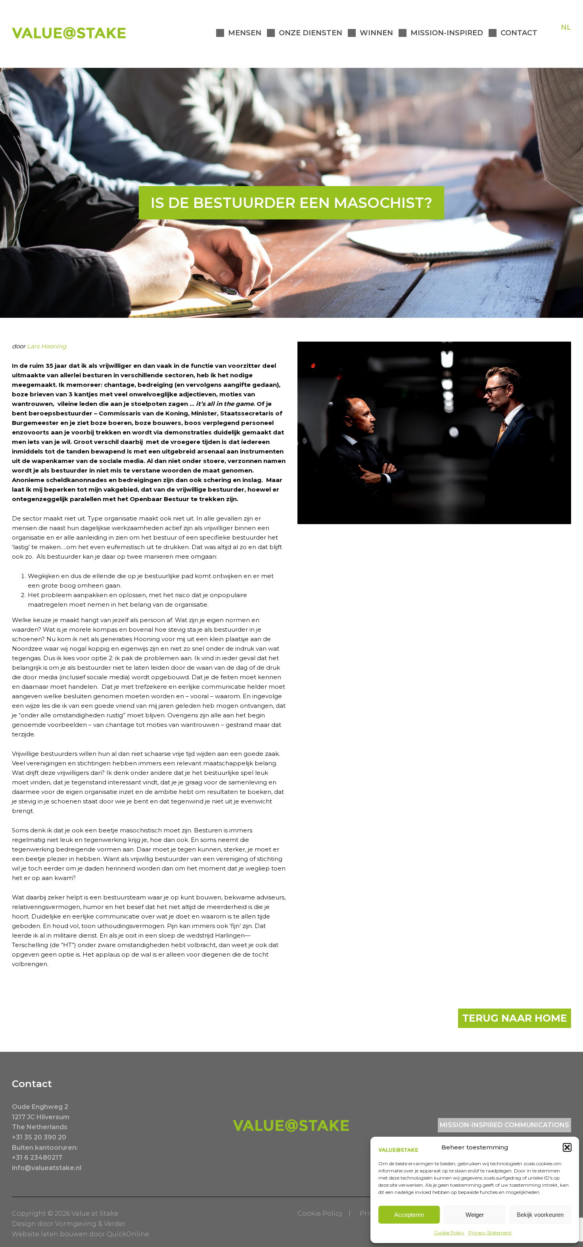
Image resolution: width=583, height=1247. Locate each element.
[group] (149, 590)
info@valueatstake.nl (46, 1168)
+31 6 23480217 (37, 1157)
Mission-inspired (446, 33)
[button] (567, 1147)
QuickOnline (128, 1234)
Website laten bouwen (50, 1234)
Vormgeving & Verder (90, 1224)
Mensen (244, 33)
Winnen (376, 33)
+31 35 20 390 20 (39, 1137)
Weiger (475, 1214)
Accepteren (409, 1214)
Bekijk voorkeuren (540, 1214)
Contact (519, 33)
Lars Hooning (46, 346)
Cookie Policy (449, 1232)
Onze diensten (310, 33)
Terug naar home (514, 1018)
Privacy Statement (490, 1232)
